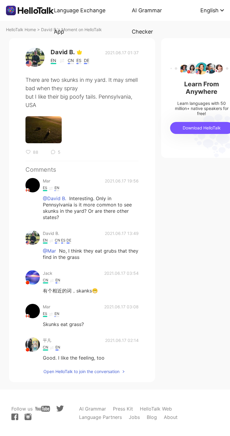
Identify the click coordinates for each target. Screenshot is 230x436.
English (209, 10)
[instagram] (28, 417)
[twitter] (60, 408)
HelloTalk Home (21, 29)
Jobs (134, 417)
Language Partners (100, 417)
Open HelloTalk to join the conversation (81, 371)
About (171, 417)
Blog (152, 417)
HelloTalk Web (156, 409)
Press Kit (123, 409)
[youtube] (42, 409)
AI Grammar (92, 409)
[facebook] (14, 417)
